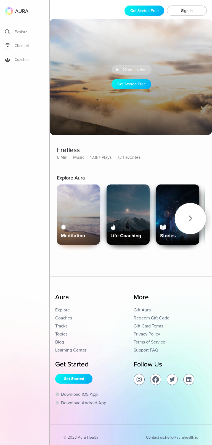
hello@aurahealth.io (181, 437)
